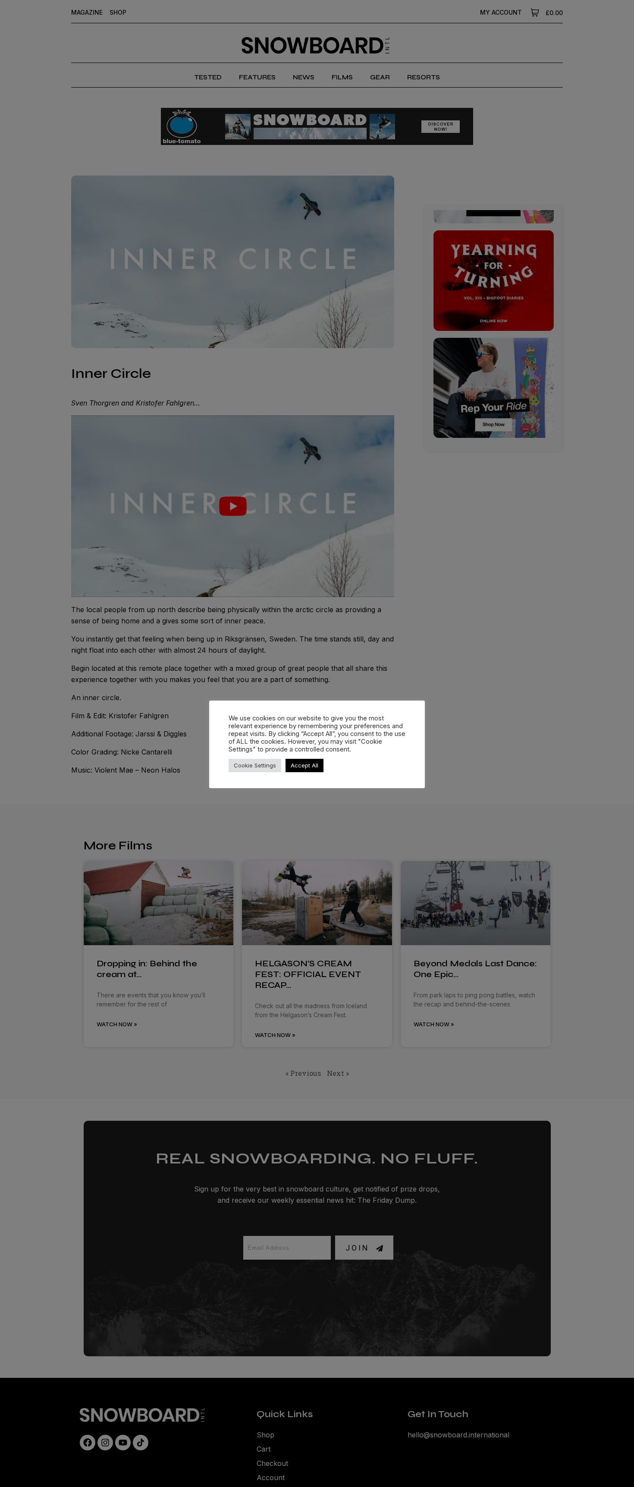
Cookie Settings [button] (255, 765)
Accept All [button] (304, 765)
